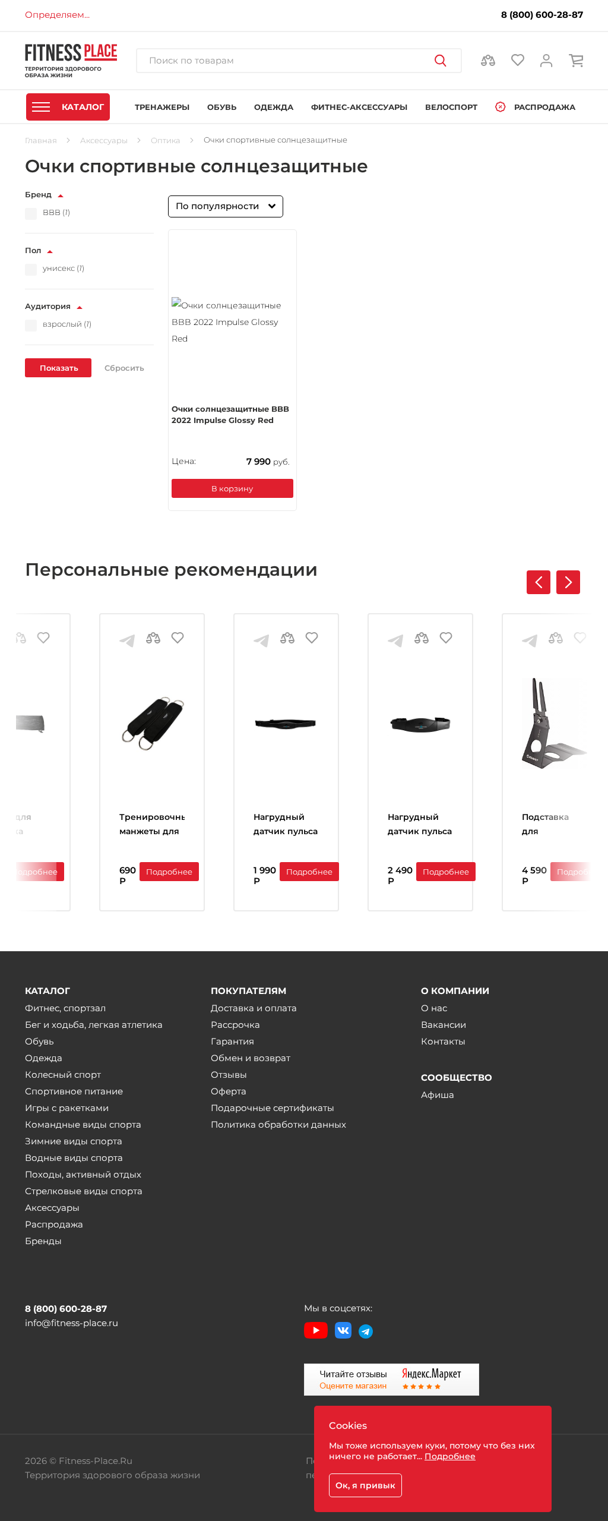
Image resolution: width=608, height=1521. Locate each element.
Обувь (39, 1041)
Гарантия (232, 1041)
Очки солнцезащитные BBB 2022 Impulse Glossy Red (230, 414)
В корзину (232, 488)
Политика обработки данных (278, 1124)
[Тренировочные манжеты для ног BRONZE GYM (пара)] (152, 723)
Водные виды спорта (74, 1157)
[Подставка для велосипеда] (554, 723)
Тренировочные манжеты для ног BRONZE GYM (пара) (152, 826)
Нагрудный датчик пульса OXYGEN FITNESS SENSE (286, 826)
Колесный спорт (63, 1074)
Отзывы (229, 1074)
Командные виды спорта (83, 1124)
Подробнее (34, 871)
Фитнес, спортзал (65, 1008)
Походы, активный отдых (83, 1174)
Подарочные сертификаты (272, 1107)
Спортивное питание (74, 1091)
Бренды (43, 1241)
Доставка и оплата (254, 1008)
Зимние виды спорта (73, 1141)
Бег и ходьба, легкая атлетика (94, 1024)
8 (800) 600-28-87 (542, 15)
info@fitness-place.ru (71, 1322)
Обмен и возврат (250, 1058)
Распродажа (54, 1224)
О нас (434, 1008)
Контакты (443, 1041)
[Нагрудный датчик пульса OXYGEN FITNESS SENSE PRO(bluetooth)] (420, 723)
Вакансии (443, 1024)
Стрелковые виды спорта (83, 1191)
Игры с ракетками (67, 1107)
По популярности (217, 206)
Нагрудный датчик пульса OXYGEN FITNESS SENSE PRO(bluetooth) (420, 826)
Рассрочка (235, 1024)
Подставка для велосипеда (549, 826)
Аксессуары (52, 1207)
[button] (568, 582)
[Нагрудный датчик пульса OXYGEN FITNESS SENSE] (286, 723)
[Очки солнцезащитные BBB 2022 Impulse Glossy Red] (232, 322)
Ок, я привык (365, 1485)
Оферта (228, 1091)
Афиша (437, 1094)
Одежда (43, 1058)
